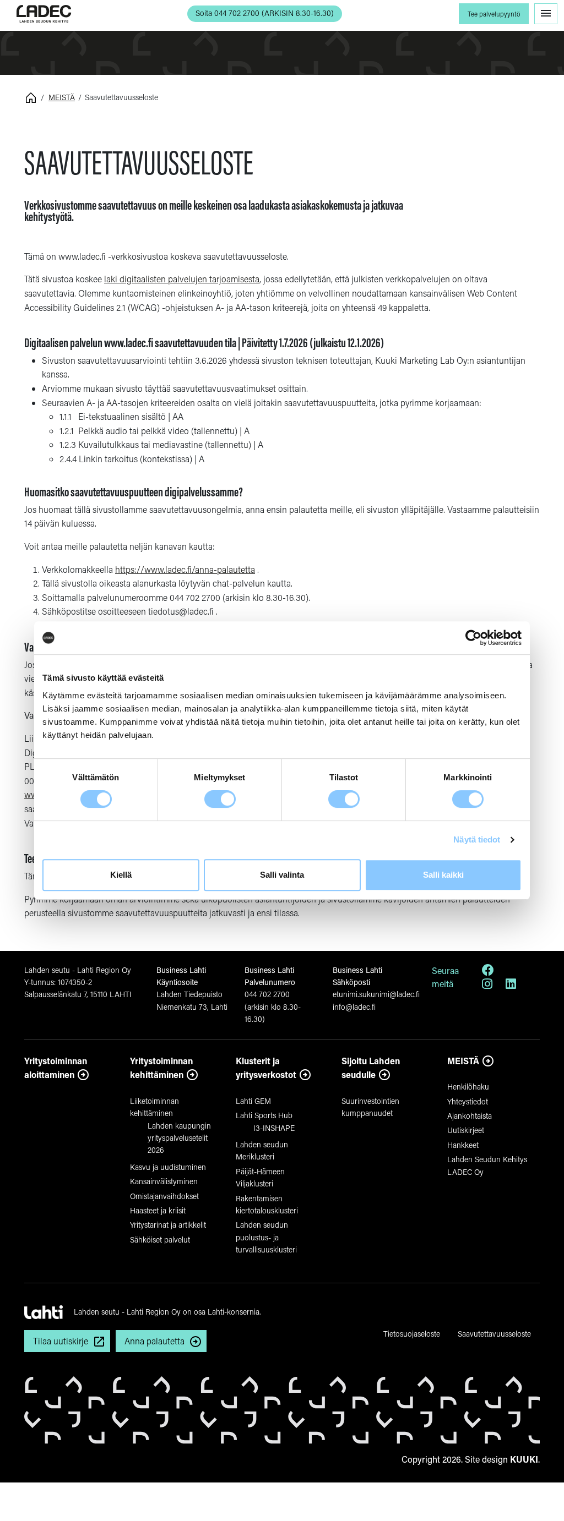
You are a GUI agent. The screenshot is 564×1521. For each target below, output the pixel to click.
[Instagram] (487, 985)
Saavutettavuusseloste (494, 1333)
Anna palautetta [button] (154, 1341)
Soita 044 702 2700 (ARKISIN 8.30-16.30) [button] (265, 13)
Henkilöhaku (468, 1086)
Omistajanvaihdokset (164, 1196)
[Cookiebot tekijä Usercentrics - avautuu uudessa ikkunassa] (473, 638)
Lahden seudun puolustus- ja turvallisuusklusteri (266, 1237)
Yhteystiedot (467, 1101)
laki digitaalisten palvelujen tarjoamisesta (181, 278)
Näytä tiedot (476, 839)
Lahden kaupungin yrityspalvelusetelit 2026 (179, 1138)
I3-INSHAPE (274, 1128)
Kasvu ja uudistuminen (168, 1167)
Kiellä (121, 874)
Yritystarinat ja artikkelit (168, 1224)
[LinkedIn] (511, 985)
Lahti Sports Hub (264, 1115)
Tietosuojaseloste (411, 1333)
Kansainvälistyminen (164, 1181)
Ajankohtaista (469, 1115)
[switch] (220, 799)
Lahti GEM (253, 1101)
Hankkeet (463, 1145)
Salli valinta (282, 874)
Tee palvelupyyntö (494, 14)
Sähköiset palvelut (160, 1239)
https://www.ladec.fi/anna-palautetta (185, 569)
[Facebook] (488, 971)
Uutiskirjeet (465, 1130)
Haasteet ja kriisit (158, 1210)
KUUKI (524, 1459)
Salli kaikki (443, 874)
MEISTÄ (61, 97)
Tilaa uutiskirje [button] (60, 1341)
